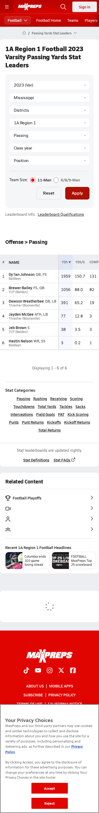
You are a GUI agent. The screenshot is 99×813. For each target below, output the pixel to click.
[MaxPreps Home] (30, 6)
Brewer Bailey (20, 287)
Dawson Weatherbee (26, 301)
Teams (72, 20)
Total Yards (47, 406)
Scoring (76, 398)
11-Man (44, 180)
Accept (49, 788)
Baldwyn (15, 279)
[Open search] (63, 7)
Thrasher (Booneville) (24, 305)
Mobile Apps (61, 685)
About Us (35, 685)
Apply (77, 193)
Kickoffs (54, 422)
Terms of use (30, 704)
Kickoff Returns (77, 422)
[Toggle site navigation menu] (7, 7)
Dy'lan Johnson (22, 274)
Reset (48, 193)
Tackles (65, 406)
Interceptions (22, 414)
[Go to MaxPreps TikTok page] (26, 671)
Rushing (40, 398)
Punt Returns (33, 422)
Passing (23, 398)
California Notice (65, 704)
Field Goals (45, 414)
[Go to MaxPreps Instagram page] (49, 671)
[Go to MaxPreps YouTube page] (38, 671)
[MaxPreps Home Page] (24, 33)
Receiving (58, 398)
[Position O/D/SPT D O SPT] (49, 160)
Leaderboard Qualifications (61, 214)
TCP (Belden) (18, 292)
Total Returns (49, 430)
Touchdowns (24, 406)
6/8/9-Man (70, 180)
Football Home (48, 20)
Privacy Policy (62, 694)
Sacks (81, 406)
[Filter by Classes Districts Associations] (49, 110)
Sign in (84, 6)
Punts (14, 422)
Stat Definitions (36, 459)
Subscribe (33, 694)
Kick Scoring (78, 414)
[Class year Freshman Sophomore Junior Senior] (49, 148)
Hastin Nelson (20, 340)
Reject (49, 803)
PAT (61, 414)
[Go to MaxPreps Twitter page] (61, 671)
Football (15, 20)
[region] (49, 758)
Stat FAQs (62, 459)
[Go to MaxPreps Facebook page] (73, 671)
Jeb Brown (17, 327)
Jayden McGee (21, 314)
